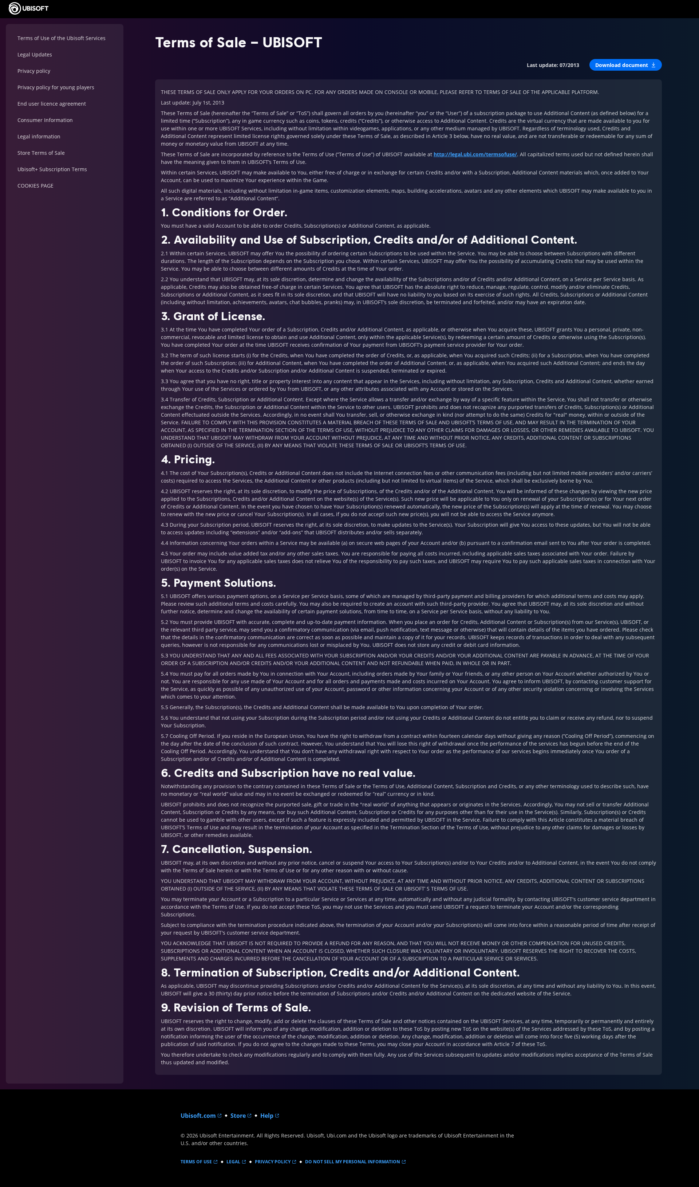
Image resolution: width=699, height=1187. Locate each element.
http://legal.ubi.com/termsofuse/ (475, 154)
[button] (625, 65)
